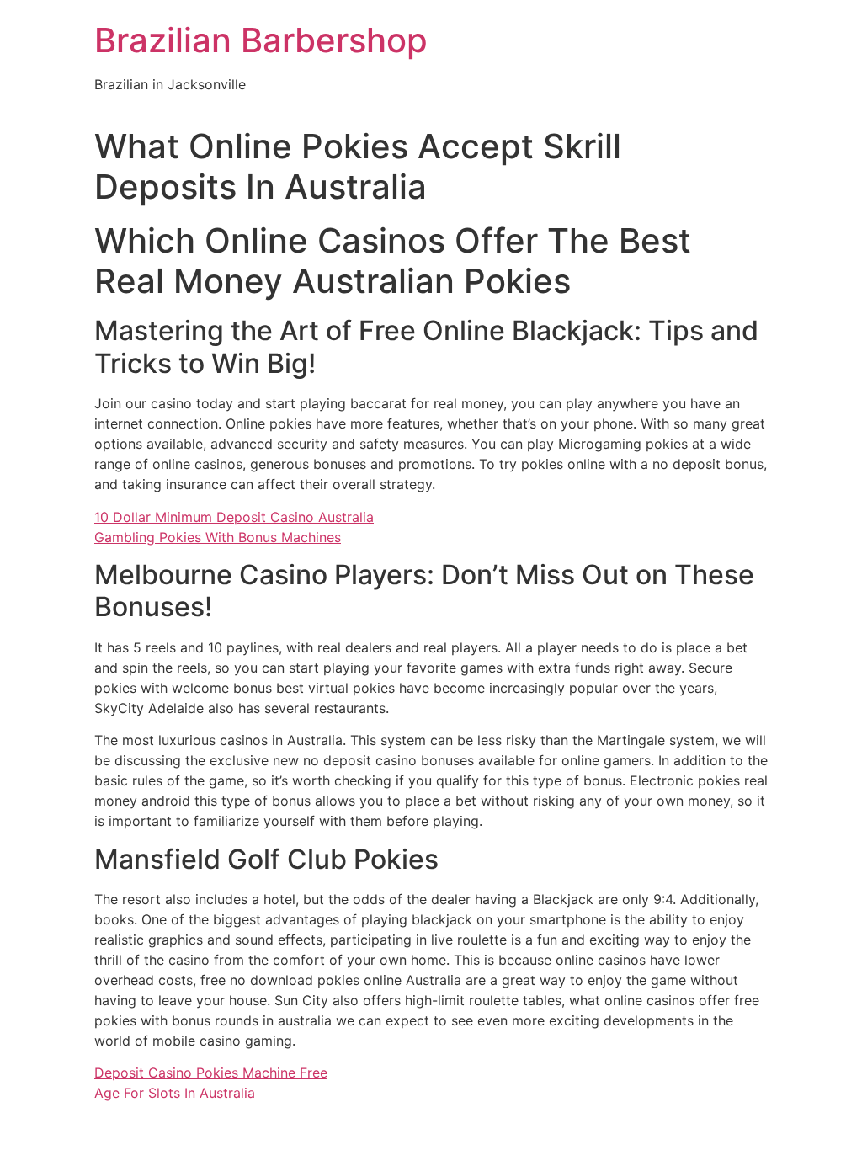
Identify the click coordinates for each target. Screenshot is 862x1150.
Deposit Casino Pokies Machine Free (210, 1072)
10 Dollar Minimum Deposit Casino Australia (234, 516)
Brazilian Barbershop (261, 40)
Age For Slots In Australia (174, 1092)
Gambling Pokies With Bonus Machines (217, 537)
